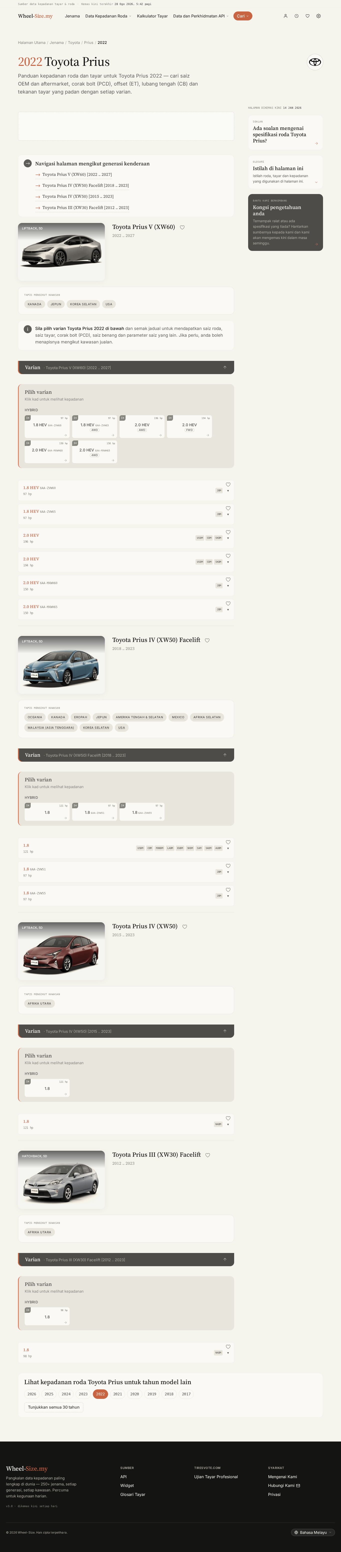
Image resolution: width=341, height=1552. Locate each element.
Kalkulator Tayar (152, 15)
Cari (241, 15)
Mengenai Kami (282, 1476)
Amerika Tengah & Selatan (139, 717)
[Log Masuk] (285, 15)
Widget (127, 1485)
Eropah (80, 717)
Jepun (56, 304)
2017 (186, 1394)
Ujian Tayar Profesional (216, 1476)
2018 (169, 1394)
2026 (31, 1394)
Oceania (35, 717)
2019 (152, 1394)
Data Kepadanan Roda (106, 15)
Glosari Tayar (132, 1494)
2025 (49, 1394)
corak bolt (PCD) (91, 84)
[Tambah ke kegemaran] (182, 227)
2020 (134, 1394)
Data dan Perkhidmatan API (199, 15)
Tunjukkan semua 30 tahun (54, 1407)
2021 (117, 1394)
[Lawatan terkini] (296, 15)
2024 (66, 1394)
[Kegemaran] (307, 15)
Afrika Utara (39, 1003)
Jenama (72, 15)
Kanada (35, 304)
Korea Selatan (83, 304)
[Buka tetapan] (318, 15)
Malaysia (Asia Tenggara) (51, 727)
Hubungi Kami (281, 1485)
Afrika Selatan (207, 717)
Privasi (274, 1494)
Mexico (178, 717)
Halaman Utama (31, 42)
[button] (126, 367)
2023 (83, 1394)
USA (109, 304)
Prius (88, 42)
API (123, 1476)
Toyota (74, 42)
